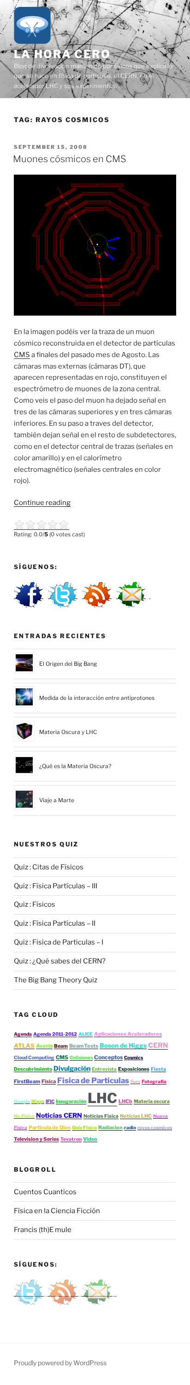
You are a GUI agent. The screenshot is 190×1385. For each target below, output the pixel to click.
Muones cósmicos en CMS (69, 158)
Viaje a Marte (56, 800)
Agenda (23, 1034)
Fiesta (158, 1069)
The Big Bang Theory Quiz (55, 980)
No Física (24, 1116)
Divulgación (71, 1068)
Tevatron (71, 1139)
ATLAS (24, 1045)
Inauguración (71, 1101)
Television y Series (36, 1139)
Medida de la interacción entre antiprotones (96, 697)
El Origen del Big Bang (68, 663)
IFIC (50, 1101)
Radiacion (110, 1127)
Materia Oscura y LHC (68, 731)
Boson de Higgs (123, 1045)
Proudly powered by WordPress (60, 1363)
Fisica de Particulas (93, 1080)
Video (90, 1139)
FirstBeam (27, 1081)
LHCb (125, 1101)
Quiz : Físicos (34, 904)
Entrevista (104, 1069)
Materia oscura (152, 1101)
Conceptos (108, 1057)
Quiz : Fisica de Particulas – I (58, 942)
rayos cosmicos (154, 1127)
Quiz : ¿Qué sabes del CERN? (60, 961)
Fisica (49, 1081)
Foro (135, 1081)
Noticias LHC (136, 1116)
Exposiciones (133, 1069)
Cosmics (133, 1057)
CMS (22, 355)
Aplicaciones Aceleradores (128, 1034)
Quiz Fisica (84, 1128)
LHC (102, 1098)
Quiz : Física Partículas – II (54, 923)
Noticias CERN (59, 1115)
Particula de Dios (50, 1127)
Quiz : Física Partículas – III (55, 886)
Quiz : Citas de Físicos (48, 867)
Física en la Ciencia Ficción (57, 1211)
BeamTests (83, 1046)
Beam (61, 1046)
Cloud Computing (34, 1058)
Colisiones (81, 1058)
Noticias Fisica (101, 1116)
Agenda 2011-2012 (55, 1034)
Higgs (37, 1101)
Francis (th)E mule (42, 1230)
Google (22, 1101)
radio (130, 1128)
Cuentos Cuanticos (45, 1192)
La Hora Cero (62, 54)
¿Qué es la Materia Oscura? (75, 766)
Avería (44, 1046)
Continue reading (42, 503)
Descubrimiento (33, 1069)
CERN (158, 1045)
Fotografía (154, 1082)
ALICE (85, 1034)
